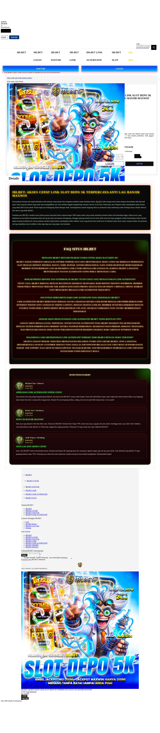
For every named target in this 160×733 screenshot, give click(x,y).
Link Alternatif (31, 692)
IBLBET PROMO (32, 545)
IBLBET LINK (31, 490)
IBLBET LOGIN (33, 481)
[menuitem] (21, 52)
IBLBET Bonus (31, 524)
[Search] (153, 47)
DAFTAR (40, 68)
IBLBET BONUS (32, 547)
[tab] (13, 178)
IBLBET (99, 202)
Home (6, 72)
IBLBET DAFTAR (32, 487)
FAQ (27, 522)
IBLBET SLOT (31, 498)
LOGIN (119, 68)
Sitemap (28, 528)
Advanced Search (142, 48)
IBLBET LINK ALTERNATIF (36, 494)
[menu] (76, 56)
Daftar (14, 37)
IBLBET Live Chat (32, 526)
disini (151, 136)
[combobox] (146, 46)
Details (14, 178)
